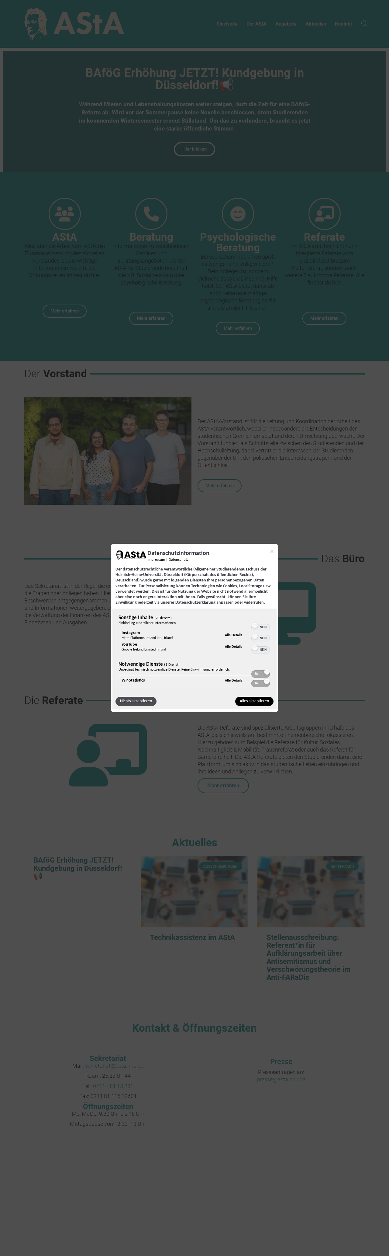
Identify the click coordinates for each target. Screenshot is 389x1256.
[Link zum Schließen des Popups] (272, 551)
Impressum (156, 560)
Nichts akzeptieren (136, 701)
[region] (194, 651)
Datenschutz (178, 560)
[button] (255, 625)
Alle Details (233, 635)
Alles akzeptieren (254, 701)
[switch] (260, 625)
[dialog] (194, 628)
